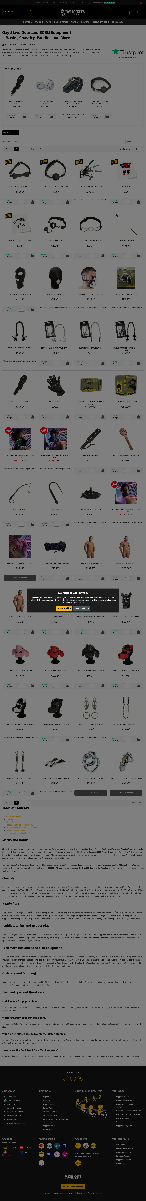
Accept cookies (64, 608)
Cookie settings (82, 608)
